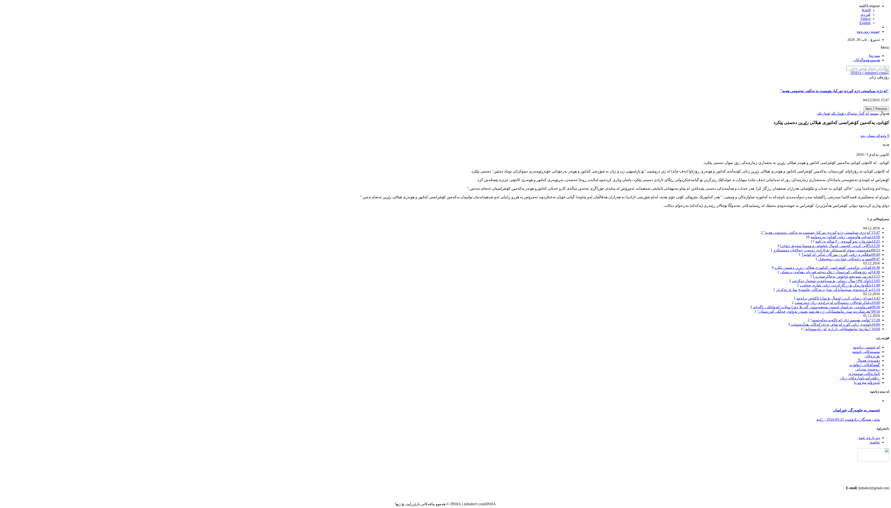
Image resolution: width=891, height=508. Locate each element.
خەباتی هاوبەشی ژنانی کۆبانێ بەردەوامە (858, 91)
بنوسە (874, 113)
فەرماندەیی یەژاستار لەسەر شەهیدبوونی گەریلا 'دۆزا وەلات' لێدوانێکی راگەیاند (816, 307)
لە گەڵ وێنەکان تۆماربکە (850, 113)
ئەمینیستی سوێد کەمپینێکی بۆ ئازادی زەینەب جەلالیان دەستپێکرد (826, 250)
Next (868, 109)
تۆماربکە (823, 113)
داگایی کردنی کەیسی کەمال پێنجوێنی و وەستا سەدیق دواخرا (830, 246)
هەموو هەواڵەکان (866, 60)
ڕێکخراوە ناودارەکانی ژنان (860, 378)
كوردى (865, 14)
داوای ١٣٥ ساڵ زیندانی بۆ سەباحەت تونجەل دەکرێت (836, 281)
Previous (881, 109)
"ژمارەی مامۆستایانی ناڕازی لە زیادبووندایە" (842, 329)
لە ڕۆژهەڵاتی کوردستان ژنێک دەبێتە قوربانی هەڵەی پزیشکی (830, 272)
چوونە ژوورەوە (868, 31)
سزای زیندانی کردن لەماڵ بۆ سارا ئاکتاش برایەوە (838, 298)
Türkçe (865, 19)
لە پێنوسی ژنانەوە (866, 347)
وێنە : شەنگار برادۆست (862, 419)
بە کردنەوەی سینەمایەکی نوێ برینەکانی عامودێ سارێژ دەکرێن (828, 290)
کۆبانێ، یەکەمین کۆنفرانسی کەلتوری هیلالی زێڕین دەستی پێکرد (827, 268)
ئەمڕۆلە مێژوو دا (867, 382)
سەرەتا (874, 56)
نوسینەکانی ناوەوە (866, 352)
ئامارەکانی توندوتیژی (864, 374)
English (865, 23)
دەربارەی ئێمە (869, 438)
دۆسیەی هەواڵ (868, 360)
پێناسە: (874, 442)
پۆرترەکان (872, 356)
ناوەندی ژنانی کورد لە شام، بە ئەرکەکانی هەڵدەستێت (835, 324)
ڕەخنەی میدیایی (867, 369)
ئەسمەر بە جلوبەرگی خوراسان (856, 410)
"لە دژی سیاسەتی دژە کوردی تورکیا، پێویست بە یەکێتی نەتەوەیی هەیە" (821, 232)
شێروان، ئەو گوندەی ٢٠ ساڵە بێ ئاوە (847, 241)
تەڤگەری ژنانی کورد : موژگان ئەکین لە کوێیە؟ (840, 255)
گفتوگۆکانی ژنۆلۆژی (864, 365)
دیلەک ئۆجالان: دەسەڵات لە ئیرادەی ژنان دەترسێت (837, 303)
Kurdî (866, 10)
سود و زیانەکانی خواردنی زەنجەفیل (848, 259)
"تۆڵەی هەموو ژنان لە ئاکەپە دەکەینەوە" (845, 320)
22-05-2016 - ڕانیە (830, 419)
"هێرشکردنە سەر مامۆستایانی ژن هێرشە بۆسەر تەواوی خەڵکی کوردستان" (818, 311)
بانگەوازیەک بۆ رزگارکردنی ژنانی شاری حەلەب (840, 285)
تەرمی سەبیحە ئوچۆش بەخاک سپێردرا (846, 276)
